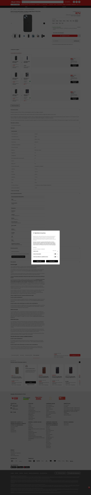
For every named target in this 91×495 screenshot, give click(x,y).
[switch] (55, 254)
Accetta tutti (52, 261)
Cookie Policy (35, 247)
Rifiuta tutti (39, 261)
